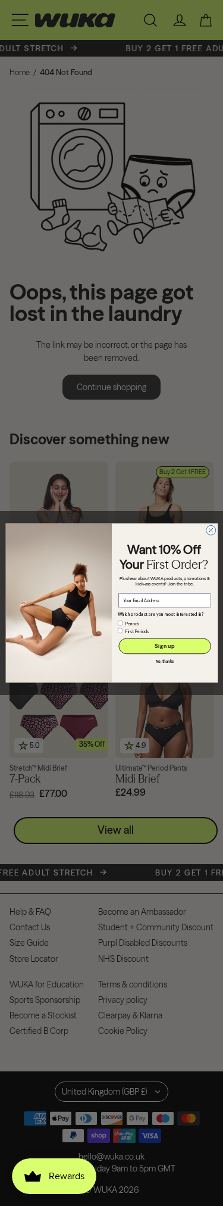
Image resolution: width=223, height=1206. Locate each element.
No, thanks (164, 661)
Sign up (164, 646)
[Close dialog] (210, 530)
